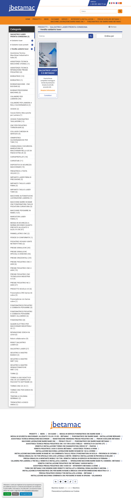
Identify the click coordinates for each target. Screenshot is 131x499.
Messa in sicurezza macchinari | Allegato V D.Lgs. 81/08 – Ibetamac (40, 436)
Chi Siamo (55, 19)
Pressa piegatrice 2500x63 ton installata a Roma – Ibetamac (65, 473)
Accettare (7, 494)
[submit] (120, 11)
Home (27, 19)
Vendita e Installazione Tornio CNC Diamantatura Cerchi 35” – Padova (65, 446)
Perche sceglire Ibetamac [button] (108, 19)
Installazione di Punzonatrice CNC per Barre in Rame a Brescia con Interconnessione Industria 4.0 (65, 471)
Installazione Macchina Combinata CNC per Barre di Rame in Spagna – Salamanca (66, 476)
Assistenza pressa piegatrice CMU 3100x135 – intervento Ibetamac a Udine (65, 466)
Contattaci (48, 95)
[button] (37, 19)
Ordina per (109, 36)
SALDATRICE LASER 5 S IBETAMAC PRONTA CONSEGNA (47, 71)
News (46, 19)
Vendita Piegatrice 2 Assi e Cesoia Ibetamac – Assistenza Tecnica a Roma (65, 449)
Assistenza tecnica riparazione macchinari (30, 439)
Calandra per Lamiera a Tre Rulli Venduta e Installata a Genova (39, 461)
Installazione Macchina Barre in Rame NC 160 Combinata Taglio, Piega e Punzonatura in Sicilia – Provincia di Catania (66, 453)
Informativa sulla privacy (31, 490)
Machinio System (58, 488)
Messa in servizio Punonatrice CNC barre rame (80, 434)
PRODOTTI (36, 19)
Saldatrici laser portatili (20, 45)
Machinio (76, 488)
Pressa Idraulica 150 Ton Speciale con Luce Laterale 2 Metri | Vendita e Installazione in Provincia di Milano (65, 456)
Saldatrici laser (17, 41)
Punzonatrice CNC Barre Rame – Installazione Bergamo (96, 436)
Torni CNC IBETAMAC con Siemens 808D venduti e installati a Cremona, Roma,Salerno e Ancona (65, 468)
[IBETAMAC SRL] (65, 425)
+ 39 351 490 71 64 (98, 4)
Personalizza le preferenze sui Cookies (65, 491)
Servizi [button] (64, 19)
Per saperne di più (26, 494)
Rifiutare (15, 494)
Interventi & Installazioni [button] (82, 19)
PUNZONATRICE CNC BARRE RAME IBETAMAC (104, 22)
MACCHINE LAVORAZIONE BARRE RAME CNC (38, 441)
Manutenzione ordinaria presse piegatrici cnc (73, 439)
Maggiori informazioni (48, 90)
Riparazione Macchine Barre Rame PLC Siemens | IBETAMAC (95, 461)
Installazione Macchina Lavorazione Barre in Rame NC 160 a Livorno (65, 451)
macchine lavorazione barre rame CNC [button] (67, 22)
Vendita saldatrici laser (20, 49)
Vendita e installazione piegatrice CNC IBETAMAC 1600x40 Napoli (65, 463)
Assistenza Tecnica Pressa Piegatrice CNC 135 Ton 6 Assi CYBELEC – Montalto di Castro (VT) (65, 444)
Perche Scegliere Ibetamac (108, 439)
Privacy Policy (65, 441)
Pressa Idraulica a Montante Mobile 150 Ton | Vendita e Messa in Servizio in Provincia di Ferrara (65, 458)
